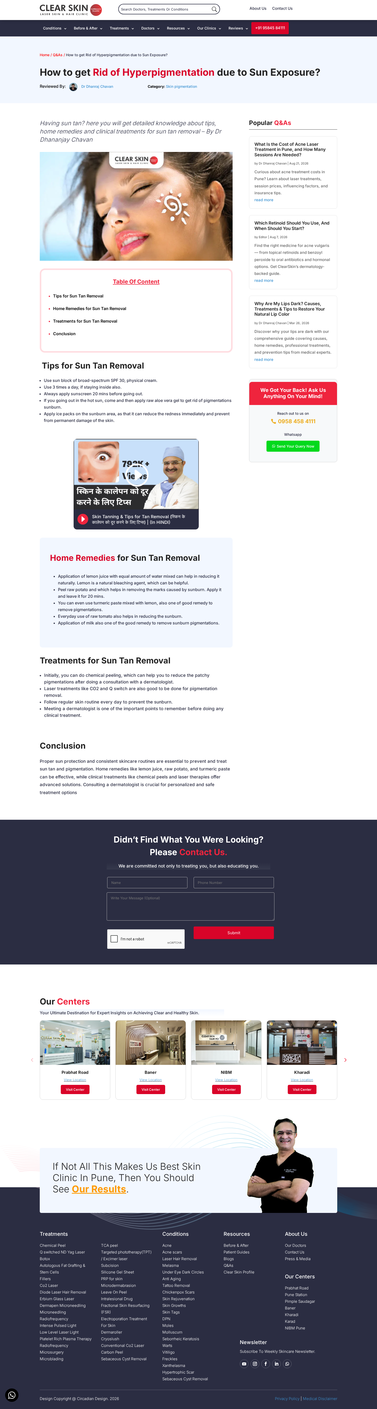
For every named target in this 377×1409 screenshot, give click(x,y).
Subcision (110, 1265)
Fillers (45, 1278)
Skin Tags (171, 1312)
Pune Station (296, 1294)
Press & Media (298, 1258)
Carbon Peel (112, 1352)
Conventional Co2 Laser (122, 1345)
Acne (167, 1245)
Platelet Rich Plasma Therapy (66, 1338)
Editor (263, 237)
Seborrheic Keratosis (180, 1338)
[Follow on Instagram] (255, 1363)
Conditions (52, 28)
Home (45, 55)
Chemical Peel (53, 1245)
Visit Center (75, 1089)
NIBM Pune (295, 1328)
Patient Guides (237, 1252)
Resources (176, 28)
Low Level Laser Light (59, 1332)
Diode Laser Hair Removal (63, 1292)
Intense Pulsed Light (58, 1325)
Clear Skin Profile (239, 1272)
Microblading (51, 1358)
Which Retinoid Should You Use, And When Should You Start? (292, 225)
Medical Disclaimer (320, 1398)
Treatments (119, 28)
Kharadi (292, 1314)
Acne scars (172, 1252)
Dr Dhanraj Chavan (97, 86)
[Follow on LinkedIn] (276, 1363)
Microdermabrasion (118, 1285)
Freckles (169, 1358)
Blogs (229, 1258)
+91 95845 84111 (270, 27)
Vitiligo (168, 1352)
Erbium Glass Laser (57, 1298)
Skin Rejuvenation (178, 1298)
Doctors (148, 28)
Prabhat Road (297, 1288)
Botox (45, 1258)
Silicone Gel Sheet (117, 1272)
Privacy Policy (287, 1398)
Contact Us (282, 9)
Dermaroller (111, 1332)
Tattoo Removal (176, 1285)
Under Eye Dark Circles (183, 1272)
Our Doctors (295, 1245)
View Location (75, 1080)
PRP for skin (112, 1278)
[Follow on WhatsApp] (287, 1363)
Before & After (85, 28)
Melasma (170, 1265)
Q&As (58, 55)
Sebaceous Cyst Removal (124, 1358)
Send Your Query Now (295, 446)
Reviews (236, 28)
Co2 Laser (49, 1285)
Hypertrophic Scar (178, 1372)
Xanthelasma (173, 1365)
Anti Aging (171, 1278)
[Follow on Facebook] (265, 1363)
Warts (167, 1345)
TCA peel (109, 1245)
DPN (166, 1318)
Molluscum (172, 1332)
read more (263, 199)
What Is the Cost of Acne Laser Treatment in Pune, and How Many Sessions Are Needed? (290, 149)
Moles (168, 1325)
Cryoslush (110, 1338)
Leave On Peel (114, 1292)
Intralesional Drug (117, 1298)
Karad (290, 1321)
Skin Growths (174, 1305)
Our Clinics (206, 28)
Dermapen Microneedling (63, 1305)
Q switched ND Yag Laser (62, 1252)
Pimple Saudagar (300, 1301)
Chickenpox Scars (178, 1292)
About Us (258, 9)
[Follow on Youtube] (244, 1363)
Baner (290, 1308)
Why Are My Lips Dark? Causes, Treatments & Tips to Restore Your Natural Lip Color (289, 309)
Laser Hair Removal (179, 1258)
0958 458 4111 (296, 421)
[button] (32, 1060)
